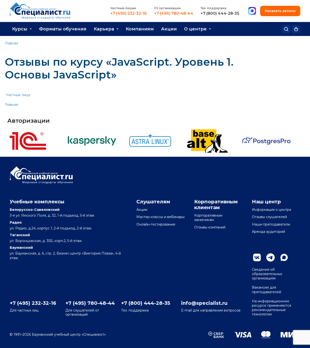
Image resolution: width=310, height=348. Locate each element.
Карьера (104, 29)
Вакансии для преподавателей (266, 289)
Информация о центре (271, 209)
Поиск (286, 29)
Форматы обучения (62, 29)
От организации (167, 8)
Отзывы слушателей (269, 217)
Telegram (270, 257)
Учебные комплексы (37, 202)
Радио (16, 222)
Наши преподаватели (271, 224)
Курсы (19, 29)
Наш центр (266, 202)
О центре (195, 29)
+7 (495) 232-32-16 (128, 13)
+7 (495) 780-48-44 (173, 13)
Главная (11, 43)
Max (284, 257)
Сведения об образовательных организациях (267, 273)
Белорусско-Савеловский (35, 209)
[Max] (252, 11)
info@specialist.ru (204, 303)
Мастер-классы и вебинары (160, 217)
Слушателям (153, 202)
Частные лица (18, 95)
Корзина (296, 29)
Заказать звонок (280, 11)
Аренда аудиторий (268, 231)
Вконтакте (257, 257)
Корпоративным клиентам (216, 204)
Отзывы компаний (209, 227)
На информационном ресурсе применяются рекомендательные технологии (271, 308)
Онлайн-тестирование (155, 224)
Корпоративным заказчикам (208, 217)
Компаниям (140, 29)
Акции (169, 29)
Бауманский (21, 247)
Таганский (20, 235)
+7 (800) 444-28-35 (220, 13)
